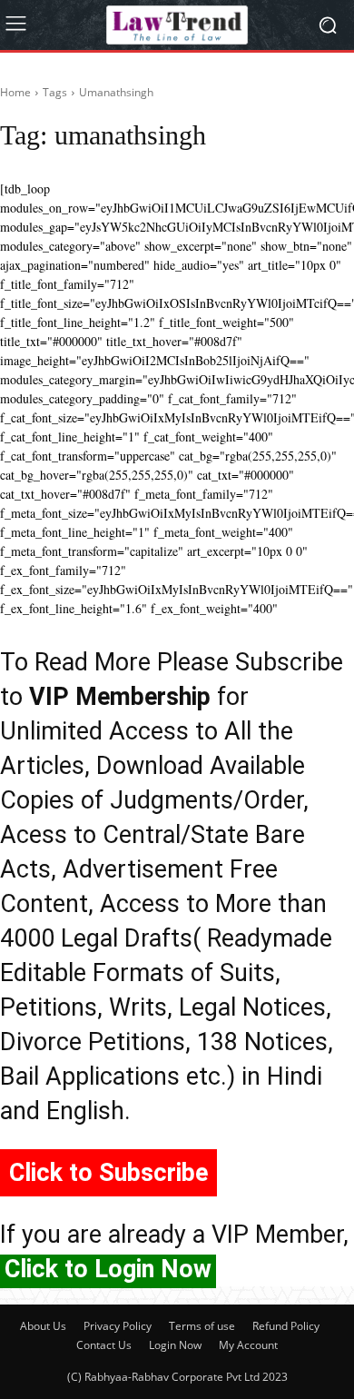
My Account (248, 1345)
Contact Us (104, 1345)
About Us (43, 1326)
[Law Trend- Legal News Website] (177, 25)
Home (15, 92)
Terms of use (202, 1326)
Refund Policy (286, 1326)
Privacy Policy (118, 1326)
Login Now (175, 1345)
